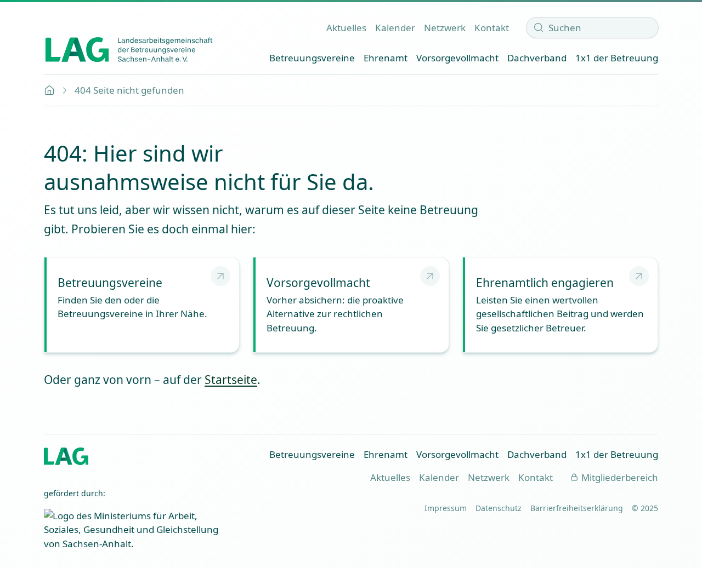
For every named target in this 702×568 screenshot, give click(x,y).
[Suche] (538, 27)
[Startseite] (129, 50)
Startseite (231, 379)
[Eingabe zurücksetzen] (646, 27)
